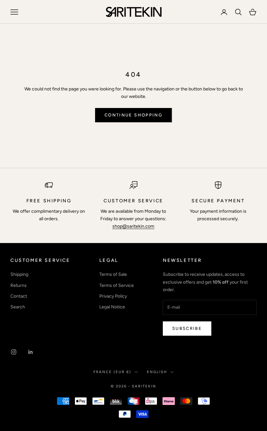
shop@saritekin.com (133, 226)
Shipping (19, 274)
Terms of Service (116, 285)
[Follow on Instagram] (13, 352)
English (157, 372)
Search (17, 307)
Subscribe (187, 328)
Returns (18, 285)
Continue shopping (133, 115)
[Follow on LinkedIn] (30, 352)
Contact (18, 296)
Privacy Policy (113, 296)
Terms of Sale (113, 274)
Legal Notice (112, 307)
